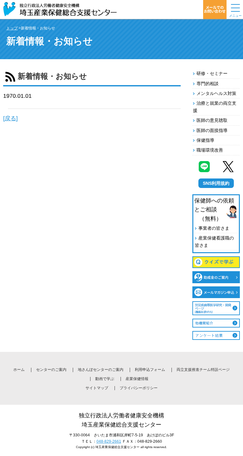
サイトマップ (96, 388)
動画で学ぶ (104, 379)
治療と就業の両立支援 (214, 107)
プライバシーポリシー (139, 388)
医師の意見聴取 (211, 120)
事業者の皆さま (213, 228)
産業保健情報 (137, 379)
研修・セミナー (211, 73)
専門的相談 (207, 83)
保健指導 (205, 140)
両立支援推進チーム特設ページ (203, 369)
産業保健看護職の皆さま (214, 241)
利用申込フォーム (150, 369)
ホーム (19, 369)
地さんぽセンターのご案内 (100, 369)
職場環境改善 (209, 150)
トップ (12, 28)
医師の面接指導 (211, 130)
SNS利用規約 (216, 183)
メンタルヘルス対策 (216, 93)
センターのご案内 (51, 369)
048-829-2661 (109, 441)
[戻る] (10, 118)
